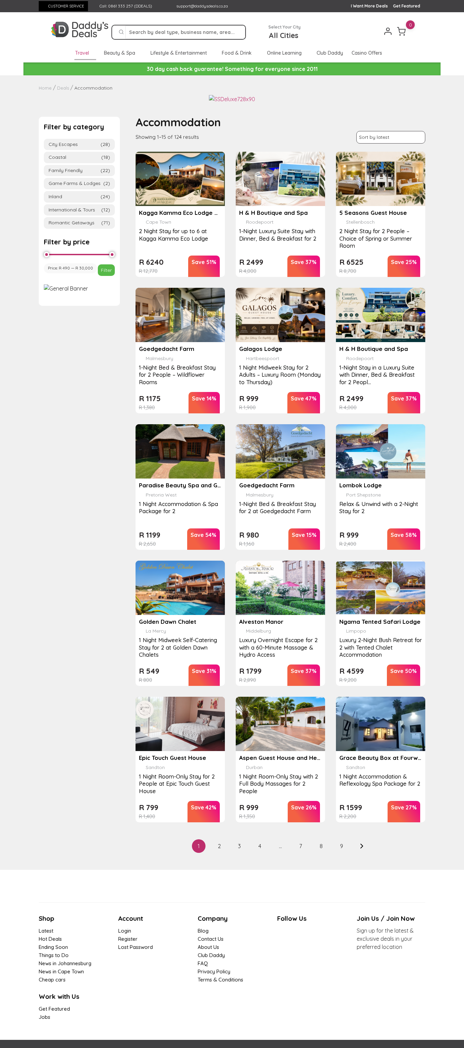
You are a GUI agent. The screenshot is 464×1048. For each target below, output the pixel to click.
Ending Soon (53, 947)
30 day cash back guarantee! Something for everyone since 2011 (232, 69)
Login (124, 931)
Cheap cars (52, 979)
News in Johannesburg (65, 963)
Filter (106, 270)
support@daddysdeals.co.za (202, 5)
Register (128, 939)
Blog (203, 931)
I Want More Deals (369, 5)
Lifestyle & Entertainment (179, 53)
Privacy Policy (214, 971)
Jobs (44, 1017)
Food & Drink (237, 53)
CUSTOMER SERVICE (66, 6)
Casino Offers (367, 53)
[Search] (121, 32)
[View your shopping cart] (401, 31)
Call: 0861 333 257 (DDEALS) (125, 5)
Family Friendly (79, 170)
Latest (46, 931)
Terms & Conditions (220, 979)
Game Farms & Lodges (79, 183)
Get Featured (406, 5)
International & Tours (79, 210)
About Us (208, 947)
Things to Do (54, 955)
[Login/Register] (388, 31)
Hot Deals (50, 939)
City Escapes (79, 144)
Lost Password (135, 947)
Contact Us (211, 939)
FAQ (203, 963)
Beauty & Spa (120, 53)
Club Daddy (330, 53)
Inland (79, 196)
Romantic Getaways (79, 223)
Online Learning (285, 53)
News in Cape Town (61, 971)
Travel (82, 53)
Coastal (79, 157)
